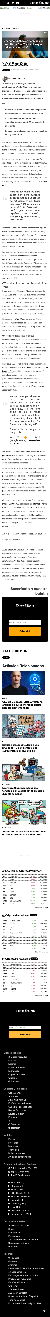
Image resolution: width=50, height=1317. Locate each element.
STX (4, 930)
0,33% (11, 8)
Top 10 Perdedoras (20, 1175)
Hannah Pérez (18, 79)
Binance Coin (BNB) (20, 1214)
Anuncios (13, 1096)
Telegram (15, 1127)
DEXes (4, 741)
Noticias (12, 1060)
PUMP (4, 924)
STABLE (5, 976)
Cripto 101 (13, 1285)
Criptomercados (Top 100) (23, 1168)
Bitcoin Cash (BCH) (20, 1196)
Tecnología (13, 1149)
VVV (4, 942)
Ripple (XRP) (16, 1189)
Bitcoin (4, 698)
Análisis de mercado (18, 1225)
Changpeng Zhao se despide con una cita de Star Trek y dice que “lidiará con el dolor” (23, 44)
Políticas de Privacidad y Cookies (24, 1303)
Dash (11, 948)
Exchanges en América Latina (23, 1275)
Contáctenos (15, 1092)
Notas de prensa (16, 1153)
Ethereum (13, 882)
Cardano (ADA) (18, 1203)
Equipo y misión (16, 1113)
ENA (4, 936)
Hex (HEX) (15, 1207)
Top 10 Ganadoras (19, 1171)
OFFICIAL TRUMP (15, 900)
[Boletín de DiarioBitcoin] (26, 64)
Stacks (12, 930)
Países (11, 1139)
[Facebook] (10, 64)
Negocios (13, 1146)
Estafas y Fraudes (17, 1282)
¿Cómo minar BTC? (18, 1292)
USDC (4, 885)
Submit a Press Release (20, 1106)
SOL (4, 891)
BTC (4, 879)
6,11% (33, 8)
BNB (4, 897)
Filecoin (13, 992)
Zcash (12, 904)
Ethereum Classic (16, 964)
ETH (4, 882)
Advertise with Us (17, 1099)
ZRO (4, 927)
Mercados (13, 1142)
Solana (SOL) (17, 1200)
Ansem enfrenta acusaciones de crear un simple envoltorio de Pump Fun (24, 833)
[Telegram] (22, 64)
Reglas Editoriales (17, 1110)
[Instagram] (13, 64)
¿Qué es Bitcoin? (17, 1289)
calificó (39, 515)
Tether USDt (13, 876)
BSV (4, 979)
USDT (4, 876)
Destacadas (14, 1232)
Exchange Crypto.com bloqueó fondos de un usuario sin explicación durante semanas (23, 790)
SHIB (4, 967)
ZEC (4, 904)
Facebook (15, 1124)
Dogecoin (13, 894)
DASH (5, 948)
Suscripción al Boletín (19, 1243)
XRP (4, 888)
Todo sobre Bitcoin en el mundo (24, 1239)
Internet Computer (16, 982)
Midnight (13, 988)
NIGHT (5, 988)
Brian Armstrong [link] (38, 507)
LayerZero (13, 927)
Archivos (12, 1264)
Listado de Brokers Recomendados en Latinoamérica (26, 1270)
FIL (4, 992)
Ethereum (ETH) (18, 1186)
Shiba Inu (13, 967)
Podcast (14, 1081)
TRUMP (5, 900)
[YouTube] (17, 64)
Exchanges (6, 28)
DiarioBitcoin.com (41, 907)
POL (4, 933)
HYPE (21, 8)
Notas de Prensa (16, 1067)
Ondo (12, 973)
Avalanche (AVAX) (19, 1210)
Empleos (12, 1117)
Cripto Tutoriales (16, 1074)
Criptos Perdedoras (17, 959)
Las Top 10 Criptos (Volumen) (23, 871)
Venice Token (14, 942)
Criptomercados (18, 1056)
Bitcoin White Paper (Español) (23, 1296)
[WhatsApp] (7, 64)
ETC (4, 964)
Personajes (14, 1236)
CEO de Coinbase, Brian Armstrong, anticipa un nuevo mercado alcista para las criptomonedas (22, 704)
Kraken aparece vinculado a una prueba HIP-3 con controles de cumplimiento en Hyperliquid (20, 747)
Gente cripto (17, 28)
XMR (4, 945)
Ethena (12, 936)
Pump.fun (12, 924)
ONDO (5, 973)
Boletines (13, 1246)
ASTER (5, 970)
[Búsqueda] (9, 3)
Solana (12, 891)
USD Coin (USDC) (19, 1193)
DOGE (43, 8)
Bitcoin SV (14, 979)
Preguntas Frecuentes (19, 1278)
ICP (4, 982)
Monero (12, 945)
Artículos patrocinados (19, 1156)
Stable (13, 976)
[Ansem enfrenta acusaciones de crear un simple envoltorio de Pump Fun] (24, 813)
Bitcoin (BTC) (17, 1182)
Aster (12, 970)
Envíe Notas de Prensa (19, 1103)
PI (3, 985)
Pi (11, 985)
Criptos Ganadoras (17, 915)
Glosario (12, 1077)
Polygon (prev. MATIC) (16, 933)
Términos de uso (16, 1299)
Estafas (12, 1063)
